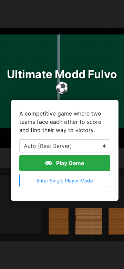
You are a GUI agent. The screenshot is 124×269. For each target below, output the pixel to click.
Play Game (69, 163)
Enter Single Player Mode (65, 180)
